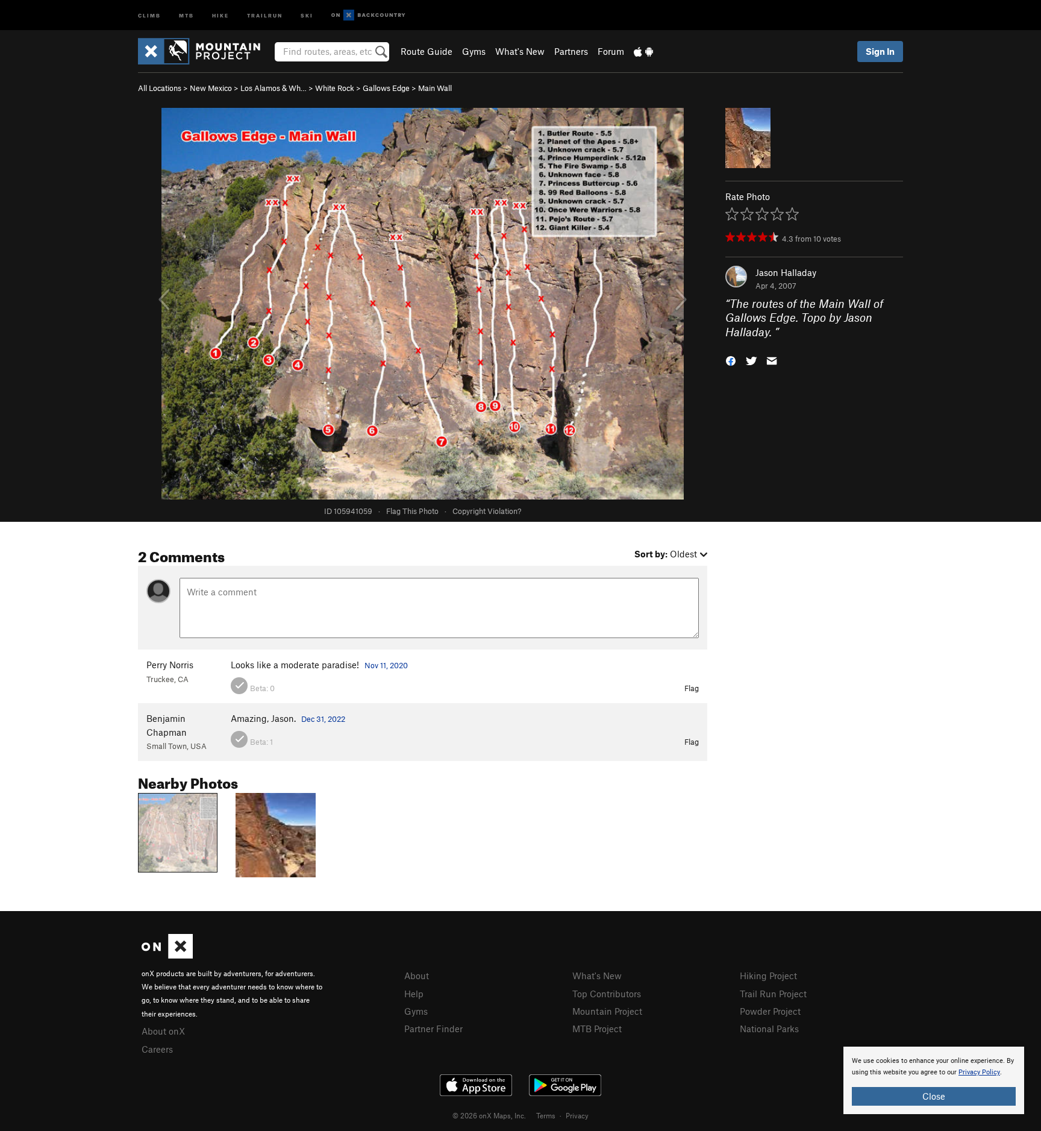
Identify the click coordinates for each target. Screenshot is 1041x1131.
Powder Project (770, 1011)
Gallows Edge (386, 88)
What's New (520, 51)
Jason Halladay (785, 272)
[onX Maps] (167, 955)
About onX (163, 1031)
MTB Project (597, 1028)
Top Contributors (606, 993)
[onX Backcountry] (368, 15)
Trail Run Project (773, 993)
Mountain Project (607, 1011)
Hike (220, 15)
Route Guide (426, 51)
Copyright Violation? (486, 511)
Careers (157, 1049)
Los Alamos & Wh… (273, 88)
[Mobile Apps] (643, 51)
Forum (611, 51)
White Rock (334, 88)
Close (933, 1096)
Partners (571, 51)
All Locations (159, 88)
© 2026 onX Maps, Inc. (489, 1115)
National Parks (769, 1028)
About (416, 975)
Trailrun (265, 15)
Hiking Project (768, 975)
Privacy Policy (979, 1072)
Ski (307, 15)
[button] (730, 360)
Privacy (577, 1115)
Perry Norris (169, 664)
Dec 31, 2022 (323, 719)
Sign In (880, 51)
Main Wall (435, 88)
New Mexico (211, 88)
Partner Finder (433, 1028)
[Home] (205, 51)
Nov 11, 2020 (386, 665)
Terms (545, 1115)
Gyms (474, 51)
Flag (691, 688)
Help (414, 993)
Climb (149, 15)
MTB (186, 15)
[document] (934, 1080)
